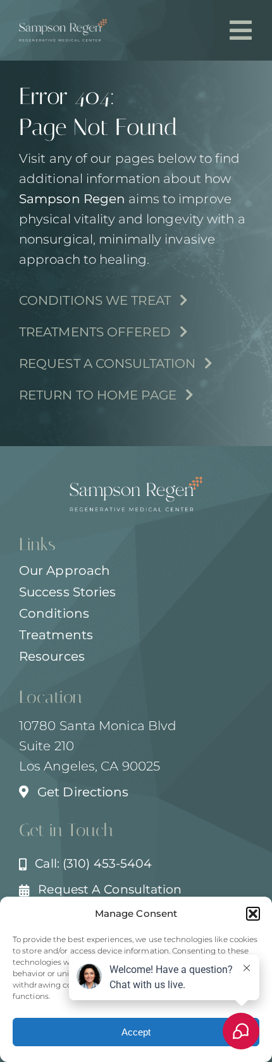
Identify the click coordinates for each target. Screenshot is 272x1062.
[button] (253, 913)
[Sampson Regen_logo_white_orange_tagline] (63, 25)
